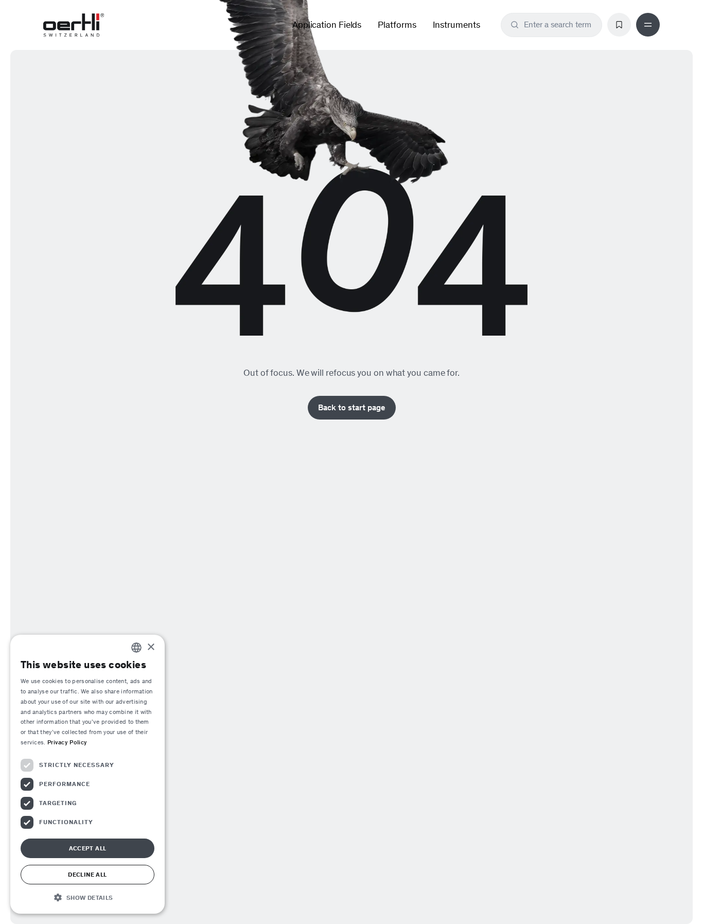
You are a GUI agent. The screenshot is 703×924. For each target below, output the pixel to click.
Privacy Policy (67, 742)
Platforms (397, 24)
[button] (87, 897)
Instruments (456, 24)
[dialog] (87, 774)
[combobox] (557, 24)
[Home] (73, 25)
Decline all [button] (87, 874)
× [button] (150, 647)
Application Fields (326, 24)
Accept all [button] (88, 848)
